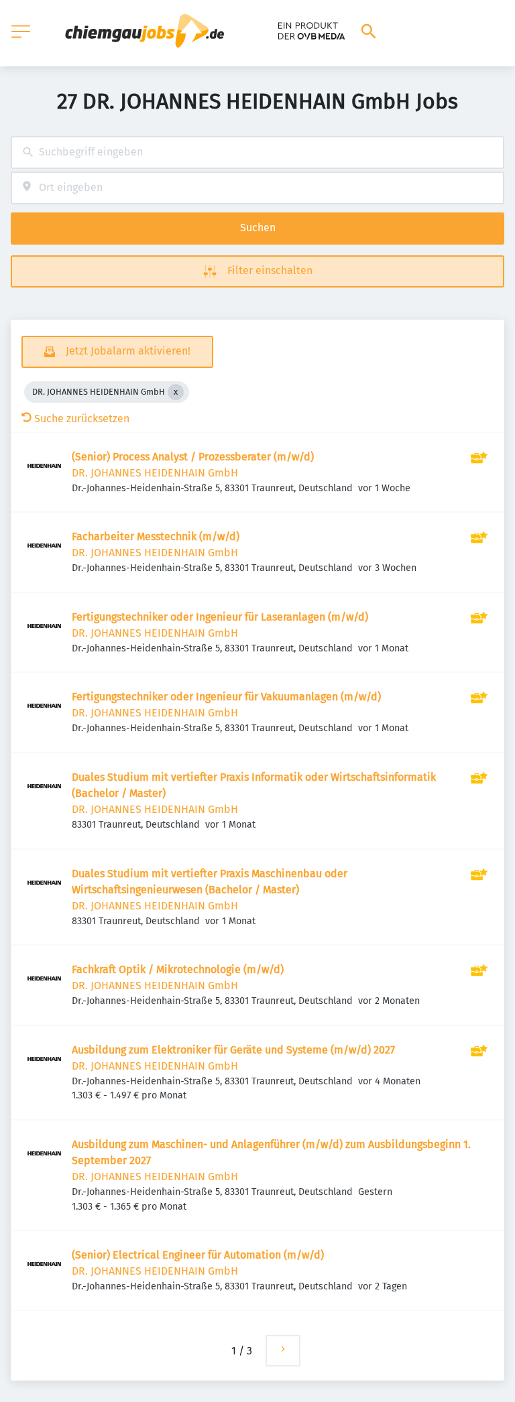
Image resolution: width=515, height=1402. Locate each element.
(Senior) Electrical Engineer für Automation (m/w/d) (198, 1255)
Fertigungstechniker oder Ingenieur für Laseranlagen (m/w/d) (220, 617)
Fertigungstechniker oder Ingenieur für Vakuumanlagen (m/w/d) (226, 696)
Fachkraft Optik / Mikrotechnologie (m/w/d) (178, 969)
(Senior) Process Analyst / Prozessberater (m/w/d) (193, 456)
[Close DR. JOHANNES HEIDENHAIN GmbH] (176, 392)
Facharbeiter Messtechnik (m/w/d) (155, 536)
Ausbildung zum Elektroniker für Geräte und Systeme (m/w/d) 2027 (233, 1049)
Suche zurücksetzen (81, 418)
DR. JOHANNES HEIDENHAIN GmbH (155, 472)
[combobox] (257, 152)
